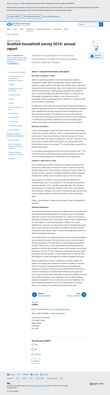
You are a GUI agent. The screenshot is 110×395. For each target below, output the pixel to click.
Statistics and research (43, 29)
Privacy (61, 378)
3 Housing (11, 84)
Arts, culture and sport (16, 57)
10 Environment (13, 117)
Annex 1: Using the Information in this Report (16, 135)
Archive (18, 378)
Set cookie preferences (51, 16)
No (36, 349)
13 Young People (13, 130)
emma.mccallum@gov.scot (60, 309)
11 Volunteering (13, 121)
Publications (30, 29)
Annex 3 (82, 269)
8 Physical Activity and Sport (15, 108)
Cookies (31, 378)
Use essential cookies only (32, 16)
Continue (35, 361)
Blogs (66, 29)
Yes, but (38, 354)
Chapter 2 (35, 200)
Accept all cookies (14, 16)
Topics (15, 29)
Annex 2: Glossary (13, 140)
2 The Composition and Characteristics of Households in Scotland (15, 78)
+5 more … (13, 61)
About (8, 29)
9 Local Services (13, 113)
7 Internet (11, 103)
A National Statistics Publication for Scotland (15, 153)
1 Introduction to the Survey (16, 72)
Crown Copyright (39, 378)
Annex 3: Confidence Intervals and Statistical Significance (15, 146)
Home (8, 34)
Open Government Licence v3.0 (36, 386)
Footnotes (11, 158)
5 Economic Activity (14, 95)
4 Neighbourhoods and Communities (15, 90)
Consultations (57, 29)
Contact (24, 378)
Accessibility (10, 378)
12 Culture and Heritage (15, 126)
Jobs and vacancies (51, 378)
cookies (15, 3)
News (21, 29)
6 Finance (11, 99)
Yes (36, 345)
